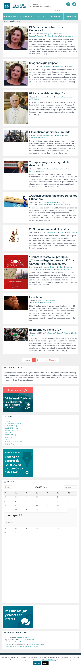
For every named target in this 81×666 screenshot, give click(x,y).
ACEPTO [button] (37, 663)
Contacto (71, 16)
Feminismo (40, 36)
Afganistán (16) (11, 426)
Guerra (58, 135)
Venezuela (40, 171)
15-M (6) (7, 421)
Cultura (60, 267)
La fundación (9, 16)
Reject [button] (45, 663)
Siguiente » (53, 360)
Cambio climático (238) (13, 442)
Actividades (25, 16)
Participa (55, 16)
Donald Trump (59, 66)
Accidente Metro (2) (13, 423)
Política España (52, 36)
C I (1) (7, 439)
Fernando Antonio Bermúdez (14, 646)
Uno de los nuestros (28, 640)
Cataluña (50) (10, 444)
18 (46, 360)
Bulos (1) (8, 437)
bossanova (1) (10, 435)
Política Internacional (66, 36)
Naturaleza (69, 66)
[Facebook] (68, 4)
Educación (49, 269)
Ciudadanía (35, 302)
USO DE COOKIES (48, 660)
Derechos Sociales (61, 97)
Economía (40, 269)
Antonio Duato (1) (11, 430)
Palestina (67, 333)
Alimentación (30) (11, 428)
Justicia (61, 232)
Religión (36, 99)
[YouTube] (74, 4)
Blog (40, 16)
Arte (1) (8, 433)
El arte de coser (22, 637)
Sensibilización (46, 302)
